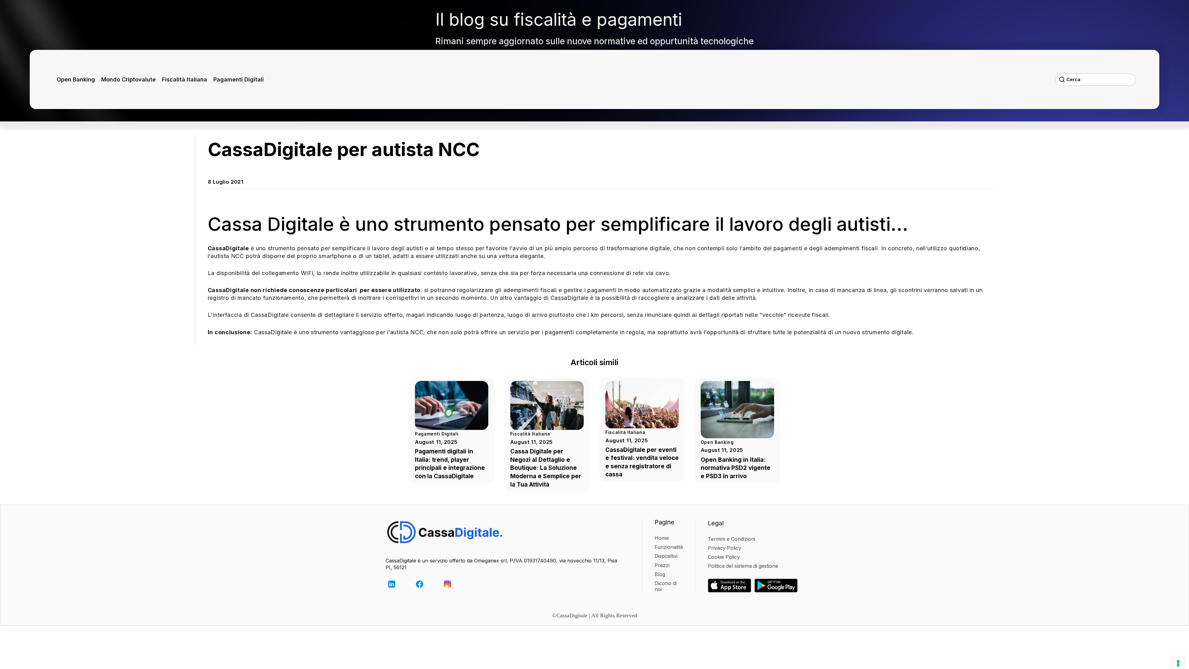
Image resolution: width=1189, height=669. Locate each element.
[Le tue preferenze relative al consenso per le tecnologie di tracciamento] (1178, 663)
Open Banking (76, 79)
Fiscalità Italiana (184, 79)
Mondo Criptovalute (128, 79)
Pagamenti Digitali (238, 79)
